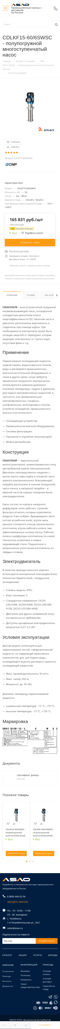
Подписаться (46, 941)
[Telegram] (50, 997)
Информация (29, 964)
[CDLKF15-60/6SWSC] (30, 107)
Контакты (6, 981)
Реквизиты (26, 979)
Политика (25, 975)
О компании (8, 971)
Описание (12, 295)
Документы (7, 986)
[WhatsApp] (56, 997)
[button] (26, 861)
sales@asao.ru (15, 928)
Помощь (48, 964)
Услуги (37, 955)
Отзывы (31, 295)
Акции (23, 955)
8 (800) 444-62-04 (56, 8)
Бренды (53, 955)
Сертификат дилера (28, 775)
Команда (6, 976)
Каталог (7, 955)
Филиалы (25, 971)
